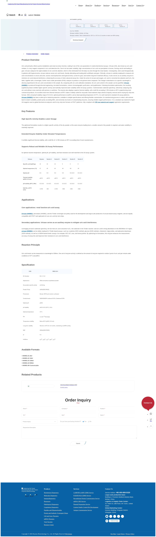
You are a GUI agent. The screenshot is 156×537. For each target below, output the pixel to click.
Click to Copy (114, 520)
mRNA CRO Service (79, 501)
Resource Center (49, 525)
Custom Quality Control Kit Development (85, 507)
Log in (30, 15)
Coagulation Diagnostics (51, 507)
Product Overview (32, 54)
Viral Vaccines (48, 522)
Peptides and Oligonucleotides (53, 510)
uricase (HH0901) (27, 231)
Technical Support (78, 40)
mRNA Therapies (49, 519)
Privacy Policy (130, 534)
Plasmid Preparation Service (81, 504)
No (90, 421)
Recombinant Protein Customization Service (86, 498)
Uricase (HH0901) (27, 97)
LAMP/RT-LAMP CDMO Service (83, 492)
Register (37, 15)
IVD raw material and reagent (104, 102)
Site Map (113, 534)
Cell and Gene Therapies (51, 516)
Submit (78, 443)
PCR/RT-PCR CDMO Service (82, 495)
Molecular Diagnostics (50, 495)
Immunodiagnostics (49, 498)
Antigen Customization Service (82, 510)
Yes (85, 421)
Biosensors (47, 501)
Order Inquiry (45, 54)
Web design (68, 534)
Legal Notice (121, 534)
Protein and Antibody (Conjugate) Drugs (56, 513)
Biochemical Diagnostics (51, 492)
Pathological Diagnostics (51, 504)
